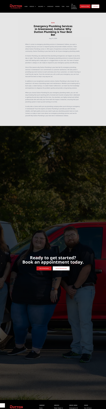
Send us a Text (85, 6)
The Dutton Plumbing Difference (74, 6)
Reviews (57, 6)
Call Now (95, 6)
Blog (67, 6)
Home (26, 6)
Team (63, 6)
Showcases (50, 6)
